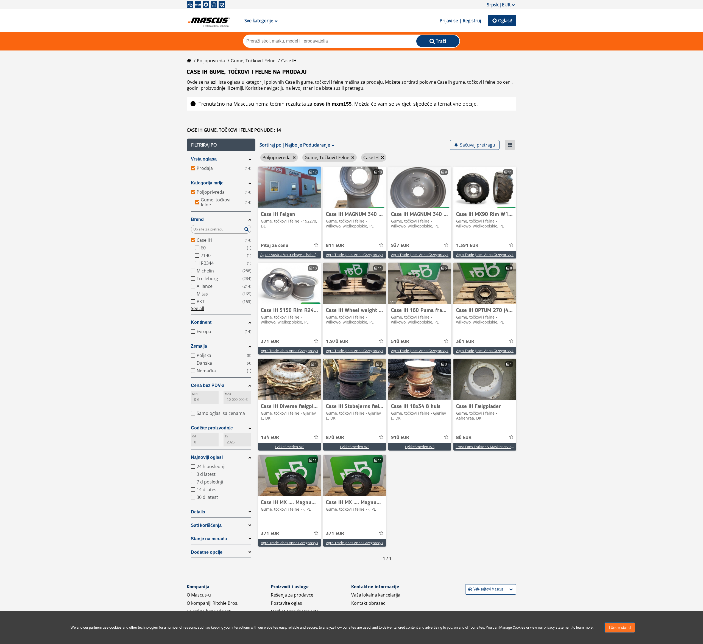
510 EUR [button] (400, 341)
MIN (194, 393)
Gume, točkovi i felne (253, 61)
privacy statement (557, 627)
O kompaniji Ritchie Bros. (212, 603)
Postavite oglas (286, 603)
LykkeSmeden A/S (289, 446)
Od (194, 436)
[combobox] (469, 589)
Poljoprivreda (211, 61)
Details (198, 512)
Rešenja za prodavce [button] (292, 595)
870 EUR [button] (335, 437)
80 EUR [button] (464, 437)
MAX (228, 393)
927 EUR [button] (400, 245)
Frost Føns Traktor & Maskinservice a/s (487, 446)
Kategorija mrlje (207, 183)
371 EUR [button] (270, 341)
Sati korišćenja (206, 525)
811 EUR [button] (335, 245)
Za (226, 436)
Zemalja (199, 346)
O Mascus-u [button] (199, 595)
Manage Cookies (512, 627)
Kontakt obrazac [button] (368, 603)
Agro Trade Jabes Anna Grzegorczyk (354, 254)
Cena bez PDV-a (207, 385)
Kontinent (201, 322)
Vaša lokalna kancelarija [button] (375, 595)
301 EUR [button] (465, 341)
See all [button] (197, 308)
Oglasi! (505, 21)
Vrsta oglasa (204, 159)
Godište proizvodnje (212, 428)
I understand (620, 627)
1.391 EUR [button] (467, 245)
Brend (197, 219)
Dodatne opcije (206, 552)
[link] (289, 187)
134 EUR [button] (270, 437)
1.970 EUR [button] (337, 341)
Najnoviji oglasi (207, 457)
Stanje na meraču (209, 538)
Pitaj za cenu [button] (274, 245)
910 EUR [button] (400, 437)
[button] (221, 145)
